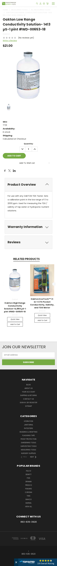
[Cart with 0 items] (47, 3)
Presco (28, 485)
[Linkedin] (14, 170)
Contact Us (28, 399)
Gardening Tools (28, 442)
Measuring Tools (28, 450)
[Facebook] (4, 170)
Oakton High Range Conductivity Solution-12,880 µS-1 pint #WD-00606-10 (15, 307)
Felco (28, 471)
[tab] (28, 184)
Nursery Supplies (28, 453)
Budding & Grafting (28, 432)
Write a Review (10, 40)
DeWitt (29, 474)
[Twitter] (9, 170)
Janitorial (28, 425)
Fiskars (28, 489)
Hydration (28, 421)
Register (33, 402)
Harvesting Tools (29, 446)
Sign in (23, 402)
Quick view (15, 319)
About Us (28, 388)
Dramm (28, 481)
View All (28, 506)
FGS (28, 478)
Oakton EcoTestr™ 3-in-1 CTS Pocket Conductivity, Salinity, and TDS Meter (42, 303)
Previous (3, 284)
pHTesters (28, 428)
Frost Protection (28, 439)
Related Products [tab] (26, 259)
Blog (28, 385)
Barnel (29, 503)
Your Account (28, 392)
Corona (28, 492)
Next (54, 284)
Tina (28, 496)
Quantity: (28, 143)
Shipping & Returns (28, 395)
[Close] (16, 562)
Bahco (29, 499)
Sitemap (28, 406)
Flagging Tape (28, 435)
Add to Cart (15, 324)
